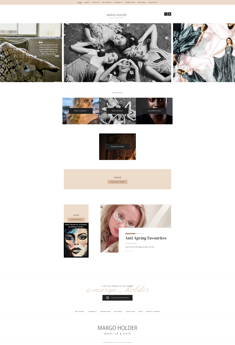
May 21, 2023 (140, 233)
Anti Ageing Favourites (145, 238)
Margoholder (130, 233)
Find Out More (117, 182)
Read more (128, 251)
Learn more (76, 219)
